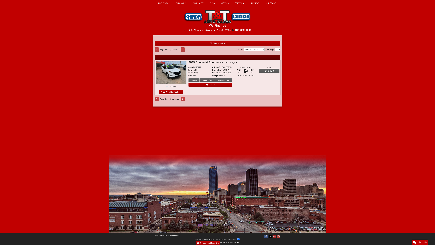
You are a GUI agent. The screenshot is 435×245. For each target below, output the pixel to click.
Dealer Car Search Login (201, 239)
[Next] (183, 49)
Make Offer (207, 80)
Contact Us (168, 235)
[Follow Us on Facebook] (266, 236)
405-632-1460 (243, 30)
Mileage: (215, 76)
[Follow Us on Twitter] (270, 236)
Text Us (211, 84)
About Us (161, 235)
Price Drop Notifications (171, 92)
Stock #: (191, 67)
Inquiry (194, 80)
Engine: (215, 70)
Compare (172, 86)
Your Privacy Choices (230, 239)
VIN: (213, 67)
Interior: (191, 70)
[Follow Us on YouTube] (274, 236)
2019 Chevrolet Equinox (212, 62)
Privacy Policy (176, 235)
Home (156, 235)
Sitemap (221, 239)
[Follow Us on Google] (278, 236)
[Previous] (157, 49)
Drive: (190, 76)
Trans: (214, 73)
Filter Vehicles (218, 43)
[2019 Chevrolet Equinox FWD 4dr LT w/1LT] (171, 72)
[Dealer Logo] (217, 16)
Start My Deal (223, 80)
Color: (190, 73)
